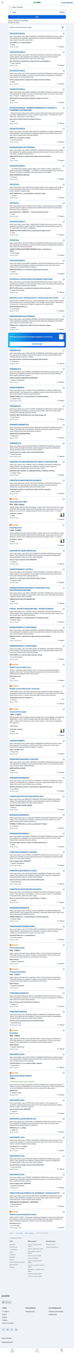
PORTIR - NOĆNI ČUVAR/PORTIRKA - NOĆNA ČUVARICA (32, 609)
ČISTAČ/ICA (14, 184)
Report (61, 47)
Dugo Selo (13, 1254)
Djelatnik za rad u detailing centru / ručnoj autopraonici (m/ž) (34, 298)
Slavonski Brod (14, 1264)
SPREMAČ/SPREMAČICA (19, 425)
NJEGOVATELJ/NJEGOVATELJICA (23, 551)
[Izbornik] (2, 2)
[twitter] (12, 1329)
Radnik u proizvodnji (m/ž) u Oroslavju (24, 689)
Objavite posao (30, 1311)
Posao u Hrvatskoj (8, 1323)
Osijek (11, 1252)
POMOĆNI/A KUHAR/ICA (19, 993)
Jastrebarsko (13, 1249)
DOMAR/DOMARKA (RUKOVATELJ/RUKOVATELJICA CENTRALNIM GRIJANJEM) (30, 589)
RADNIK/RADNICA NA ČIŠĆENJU (22, 147)
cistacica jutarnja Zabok (35, 1276)
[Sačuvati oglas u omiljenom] (64, 34)
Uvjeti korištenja (6, 1338)
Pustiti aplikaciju (67, 3)
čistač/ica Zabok (33, 1258)
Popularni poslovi (51, 1244)
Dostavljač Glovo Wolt (18, 502)
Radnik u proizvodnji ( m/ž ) (20, 667)
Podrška (4, 1320)
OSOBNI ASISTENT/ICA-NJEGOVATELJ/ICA (26, 796)
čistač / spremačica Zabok (35, 1249)
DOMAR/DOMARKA (17, 741)
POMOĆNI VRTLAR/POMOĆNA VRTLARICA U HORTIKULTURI (33, 462)
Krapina (12, 1259)
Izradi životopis (37, 344)
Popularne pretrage (15, 1238)
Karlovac (12, 1267)
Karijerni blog (53, 1314)
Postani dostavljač (17, 948)
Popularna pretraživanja (56, 1311)
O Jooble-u (5, 1311)
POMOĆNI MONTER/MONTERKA (22, 926)
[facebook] (3, 1329)
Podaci (4, 1314)
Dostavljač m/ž (16, 528)
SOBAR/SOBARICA (17, 387)
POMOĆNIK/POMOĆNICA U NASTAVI (24, 759)
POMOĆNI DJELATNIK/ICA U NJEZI (23, 871)
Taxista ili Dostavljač (18, 712)
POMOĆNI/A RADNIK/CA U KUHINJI (23, 852)
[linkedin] (16, 1329)
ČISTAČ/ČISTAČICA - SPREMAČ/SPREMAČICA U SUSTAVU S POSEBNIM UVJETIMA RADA (33, 109)
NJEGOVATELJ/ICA (17, 1054)
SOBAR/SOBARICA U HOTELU (21, 569)
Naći (37, 17)
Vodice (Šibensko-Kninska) (17, 1262)
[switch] (63, 27)
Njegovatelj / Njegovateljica (21, 1076)
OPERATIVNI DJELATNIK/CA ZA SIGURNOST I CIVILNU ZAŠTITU (35, 1193)
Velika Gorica (13, 1247)
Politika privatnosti (7, 1342)
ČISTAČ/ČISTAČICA (17, 34)
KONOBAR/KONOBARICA (19, 778)
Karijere (4, 1317)
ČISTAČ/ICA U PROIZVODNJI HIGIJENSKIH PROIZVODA (31, 279)
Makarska (12, 1257)
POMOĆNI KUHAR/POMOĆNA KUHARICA (26, 480)
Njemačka (12, 1244)
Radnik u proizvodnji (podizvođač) (23, 1214)
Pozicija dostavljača (18, 972)
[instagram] (7, 1329)
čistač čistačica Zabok (34, 1255)
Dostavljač (14, 1033)
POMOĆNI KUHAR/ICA (18, 1012)
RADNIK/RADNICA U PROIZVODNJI (23, 627)
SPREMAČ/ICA (15, 350)
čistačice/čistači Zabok (35, 1273)
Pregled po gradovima (52, 1247)
